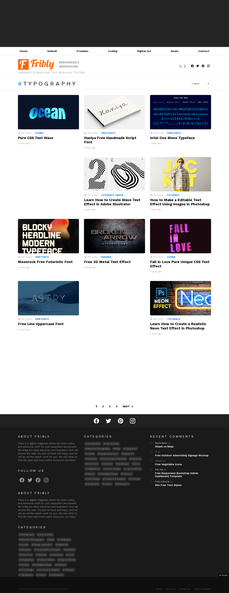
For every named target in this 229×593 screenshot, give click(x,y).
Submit (52, 51)
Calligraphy (65, 539)
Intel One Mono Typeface (172, 138)
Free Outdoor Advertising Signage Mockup (182, 455)
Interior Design (46, 560)
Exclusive (26, 550)
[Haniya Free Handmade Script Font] (114, 112)
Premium (61, 565)
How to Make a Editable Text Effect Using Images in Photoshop (180, 202)
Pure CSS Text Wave (35, 138)
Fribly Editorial (162, 481)
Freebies (82, 51)
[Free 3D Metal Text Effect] (114, 236)
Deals (174, 51)
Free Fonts (108, 133)
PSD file (159, 470)
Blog (51, 539)
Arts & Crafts (46, 534)
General (42, 555)
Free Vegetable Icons (168, 464)
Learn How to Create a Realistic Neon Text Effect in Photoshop (178, 326)
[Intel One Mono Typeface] (180, 112)
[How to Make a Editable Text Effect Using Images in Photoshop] (180, 174)
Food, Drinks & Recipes (48, 550)
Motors (24, 565)
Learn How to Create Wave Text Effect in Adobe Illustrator (112, 202)
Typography (27, 575)
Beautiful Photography (32, 539)
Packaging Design (42, 565)
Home (23, 51)
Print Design (27, 570)
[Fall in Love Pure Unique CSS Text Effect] (180, 236)
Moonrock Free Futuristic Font (45, 262)
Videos (119, 195)
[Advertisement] (114, 23)
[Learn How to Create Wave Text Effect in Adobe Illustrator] (114, 174)
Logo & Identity (67, 560)
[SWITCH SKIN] (185, 66)
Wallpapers (57, 575)
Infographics (27, 560)
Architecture (27, 534)
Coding (113, 51)
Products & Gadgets (49, 570)
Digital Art (144, 51)
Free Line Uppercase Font (41, 324)
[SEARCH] (180, 66)
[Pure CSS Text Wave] (48, 112)
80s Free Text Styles (168, 485)
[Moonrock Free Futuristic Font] (48, 236)
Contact (203, 51)
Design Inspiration (43, 545)
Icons (71, 555)
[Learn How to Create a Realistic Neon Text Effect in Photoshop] (180, 298)
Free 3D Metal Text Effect (107, 262)
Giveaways (57, 555)
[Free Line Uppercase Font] (48, 298)
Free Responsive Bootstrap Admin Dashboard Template (176, 475)
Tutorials (107, 195)
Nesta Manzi (161, 443)
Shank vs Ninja (164, 446)
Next (126, 406)
